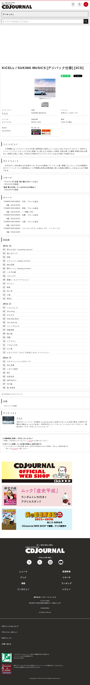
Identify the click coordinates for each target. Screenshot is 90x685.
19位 (27, 212)
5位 (8, 212)
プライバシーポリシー (10, 632)
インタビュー (23, 589)
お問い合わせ (6, 644)
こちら (30, 440)
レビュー (66, 589)
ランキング (67, 583)
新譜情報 (66, 571)
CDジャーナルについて (10, 626)
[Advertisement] (45, 44)
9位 (8, 205)
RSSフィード (7, 638)
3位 (8, 232)
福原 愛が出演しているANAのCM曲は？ (20, 187)
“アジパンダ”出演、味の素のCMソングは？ (21, 181)
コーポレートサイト (45, 612)
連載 (23, 583)
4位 (8, 218)
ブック (23, 577)
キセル (5, 113)
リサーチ (66, 577)
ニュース (23, 571)
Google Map (45, 608)
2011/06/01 (6, 130)
